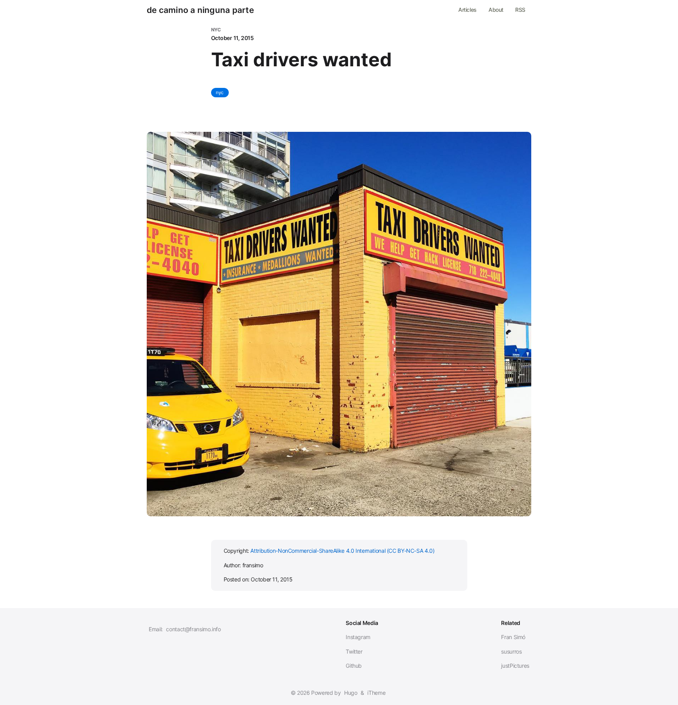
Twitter (354, 651)
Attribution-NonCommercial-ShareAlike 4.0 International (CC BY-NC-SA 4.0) (342, 550)
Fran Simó (513, 637)
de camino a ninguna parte (200, 10)
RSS (520, 9)
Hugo (350, 692)
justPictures (515, 665)
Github (354, 665)
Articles (467, 9)
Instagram (358, 637)
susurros (511, 651)
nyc (220, 92)
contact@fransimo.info (193, 629)
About (495, 9)
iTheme (376, 692)
